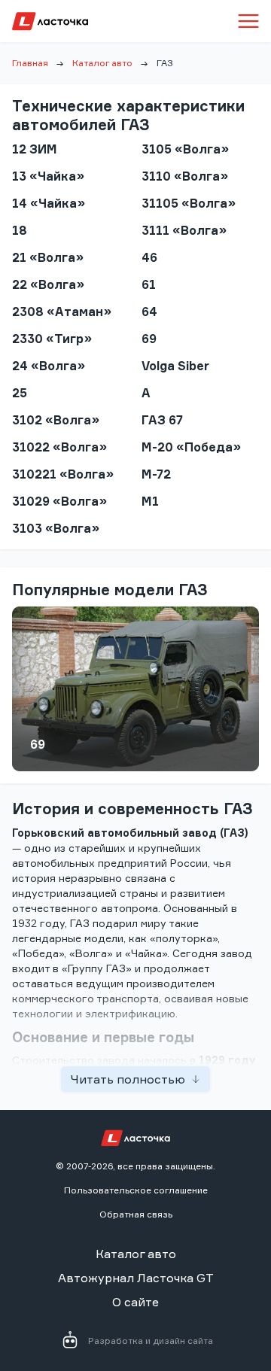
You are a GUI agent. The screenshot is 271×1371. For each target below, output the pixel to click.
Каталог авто (102, 62)
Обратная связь (135, 1214)
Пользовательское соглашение (136, 1190)
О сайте (135, 1301)
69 (37, 744)
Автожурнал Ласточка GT (136, 1277)
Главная (30, 62)
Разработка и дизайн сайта (150, 1340)
